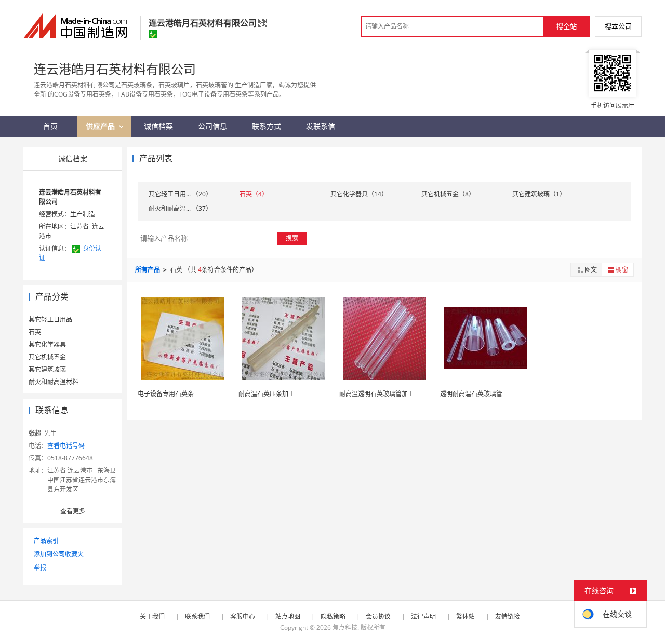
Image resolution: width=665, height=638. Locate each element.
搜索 (292, 238)
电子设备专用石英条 (166, 393)
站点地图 (287, 616)
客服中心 (242, 616)
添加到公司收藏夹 (59, 554)
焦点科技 (344, 627)
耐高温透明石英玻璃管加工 (376, 393)
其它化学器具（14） (359, 193)
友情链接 (507, 616)
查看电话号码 (66, 445)
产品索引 (46, 540)
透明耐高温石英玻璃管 (471, 393)
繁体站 (465, 616)
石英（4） (254, 193)
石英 (35, 332)
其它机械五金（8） (448, 193)
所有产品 (148, 269)
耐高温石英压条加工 (266, 393)
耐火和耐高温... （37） (180, 208)
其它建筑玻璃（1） (539, 193)
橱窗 (622, 269)
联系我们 (197, 616)
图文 (590, 269)
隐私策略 (333, 616)
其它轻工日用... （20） (180, 193)
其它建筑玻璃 (47, 369)
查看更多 (72, 511)
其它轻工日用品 (50, 319)
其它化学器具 (47, 344)
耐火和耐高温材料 (53, 381)
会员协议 (378, 616)
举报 (40, 567)
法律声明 (423, 616)
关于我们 (152, 616)
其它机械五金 (47, 356)
